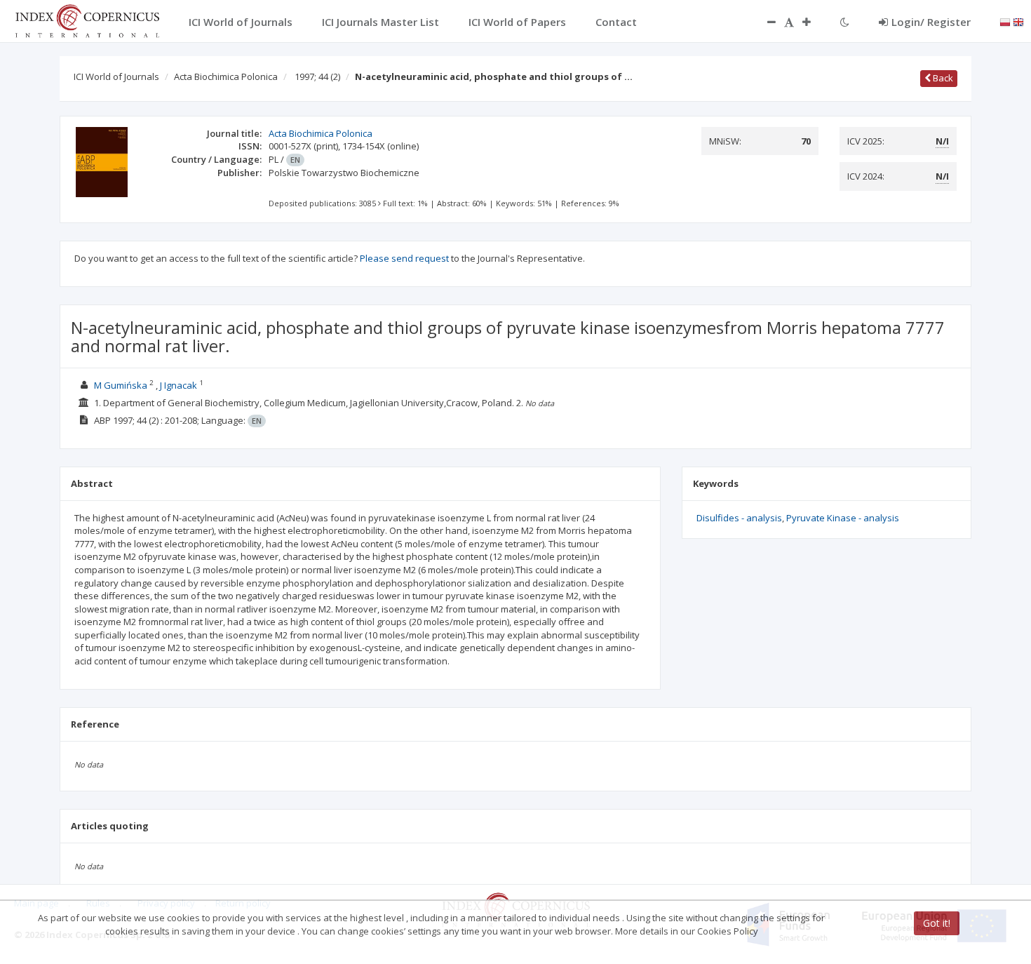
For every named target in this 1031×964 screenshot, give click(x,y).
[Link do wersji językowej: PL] (1005, 21)
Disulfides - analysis (739, 517)
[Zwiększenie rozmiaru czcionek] (814, 22)
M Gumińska (120, 385)
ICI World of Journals (116, 76)
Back (942, 78)
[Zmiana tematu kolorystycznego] (845, 22)
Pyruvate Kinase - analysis (842, 517)
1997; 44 (317, 76)
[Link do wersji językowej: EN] (1018, 21)
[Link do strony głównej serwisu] (87, 19)
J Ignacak (178, 385)
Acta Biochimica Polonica (226, 76)
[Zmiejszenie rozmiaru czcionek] (764, 22)
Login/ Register (931, 22)
